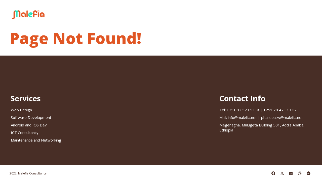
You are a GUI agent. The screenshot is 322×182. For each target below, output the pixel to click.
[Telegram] (309, 173)
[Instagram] (300, 173)
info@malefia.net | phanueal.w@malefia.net (261, 117)
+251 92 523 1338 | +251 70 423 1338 (257, 109)
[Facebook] (273, 173)
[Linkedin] (291, 173)
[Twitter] (282, 173)
